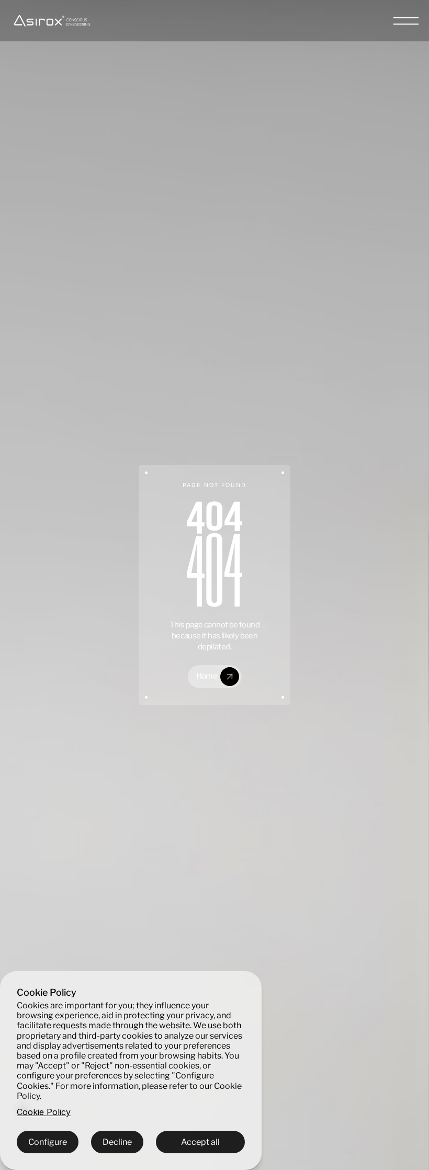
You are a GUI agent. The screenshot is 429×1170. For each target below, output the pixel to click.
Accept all (200, 1142)
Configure (47, 1142)
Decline (117, 1142)
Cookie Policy (44, 1112)
